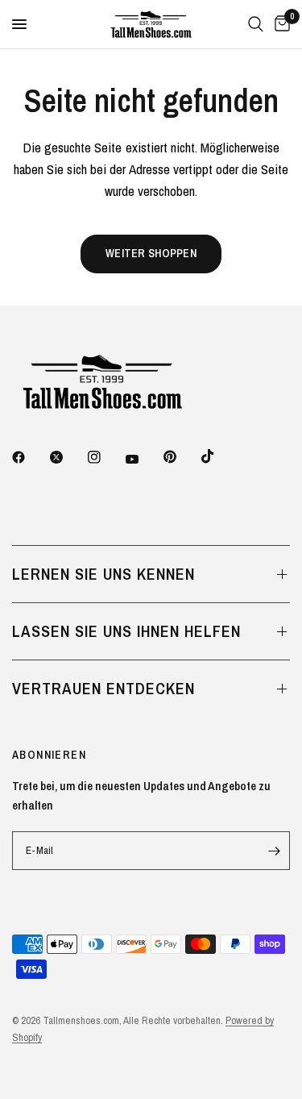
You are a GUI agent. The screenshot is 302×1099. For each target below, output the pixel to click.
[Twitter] (67, 457)
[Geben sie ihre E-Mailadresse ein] (274, 850)
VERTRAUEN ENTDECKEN (103, 688)
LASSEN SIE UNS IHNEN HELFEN (126, 631)
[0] (279, 24)
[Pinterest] (181, 457)
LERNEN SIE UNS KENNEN (103, 574)
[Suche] (255, 24)
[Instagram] (105, 457)
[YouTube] (143, 459)
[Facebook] (30, 457)
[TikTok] (219, 456)
